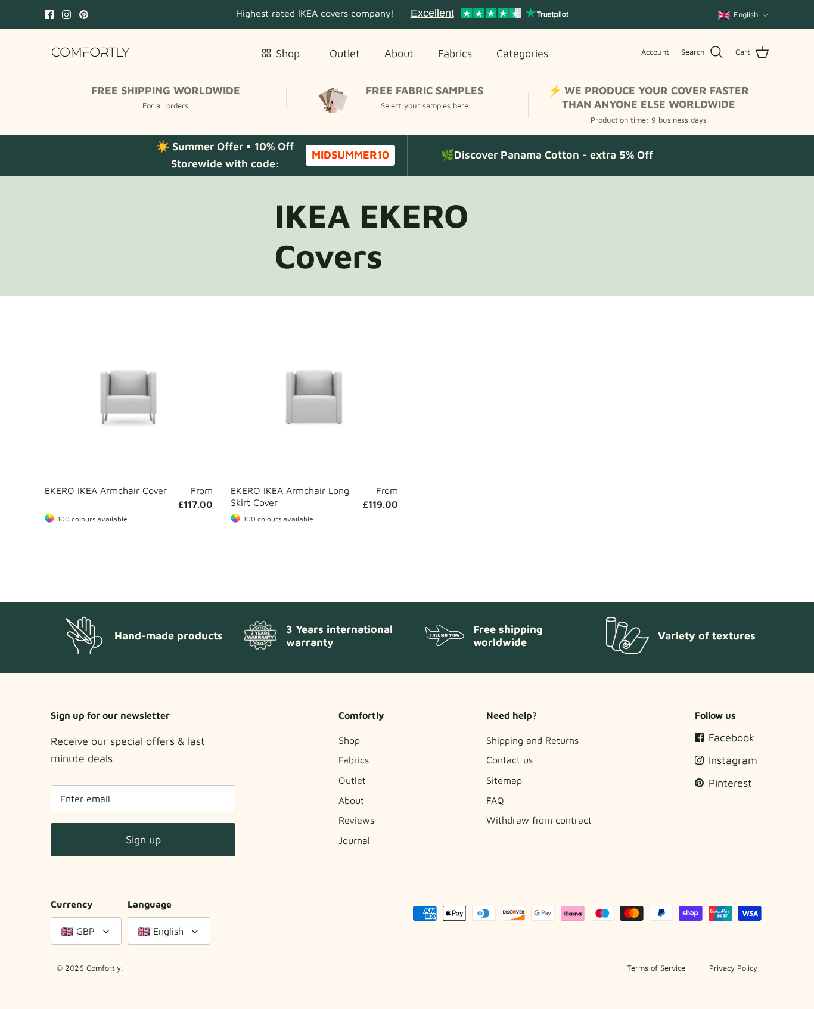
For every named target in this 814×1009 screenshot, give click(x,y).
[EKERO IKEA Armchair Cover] (129, 395)
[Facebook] (49, 14)
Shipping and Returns (532, 740)
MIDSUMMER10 (350, 154)
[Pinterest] (83, 14)
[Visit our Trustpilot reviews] (489, 14)
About (351, 800)
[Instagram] (66, 14)
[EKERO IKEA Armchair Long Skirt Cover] (315, 395)
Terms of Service (656, 968)
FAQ (495, 800)
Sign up (143, 839)
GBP (85, 931)
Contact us (509, 760)
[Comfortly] (91, 52)
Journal (354, 840)
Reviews (356, 820)
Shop (349, 740)
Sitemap (504, 780)
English (746, 14)
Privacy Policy (733, 968)
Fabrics (353, 760)
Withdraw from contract (539, 820)
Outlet (352, 780)
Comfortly (103, 968)
